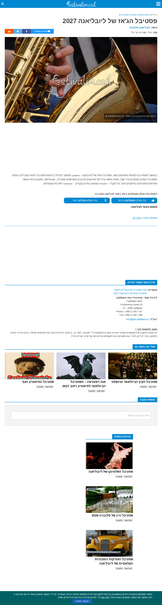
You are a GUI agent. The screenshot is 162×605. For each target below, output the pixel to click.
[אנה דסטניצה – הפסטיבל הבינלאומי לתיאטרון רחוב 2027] (81, 365)
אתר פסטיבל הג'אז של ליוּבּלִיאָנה (130, 289)
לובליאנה (148, 14)
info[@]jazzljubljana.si (137, 319)
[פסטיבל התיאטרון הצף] (29, 365)
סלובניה (133, 14)
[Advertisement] (81, 146)
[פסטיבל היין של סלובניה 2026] (109, 499)
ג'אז (155, 14)
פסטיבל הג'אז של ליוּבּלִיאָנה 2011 (130, 293)
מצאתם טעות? (144, 217)
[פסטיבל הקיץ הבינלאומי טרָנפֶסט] (132, 365)
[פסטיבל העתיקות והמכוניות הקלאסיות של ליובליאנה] (109, 543)
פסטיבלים (123, 14)
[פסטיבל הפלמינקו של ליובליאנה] (109, 455)
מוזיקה (140, 14)
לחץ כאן (105, 597)
